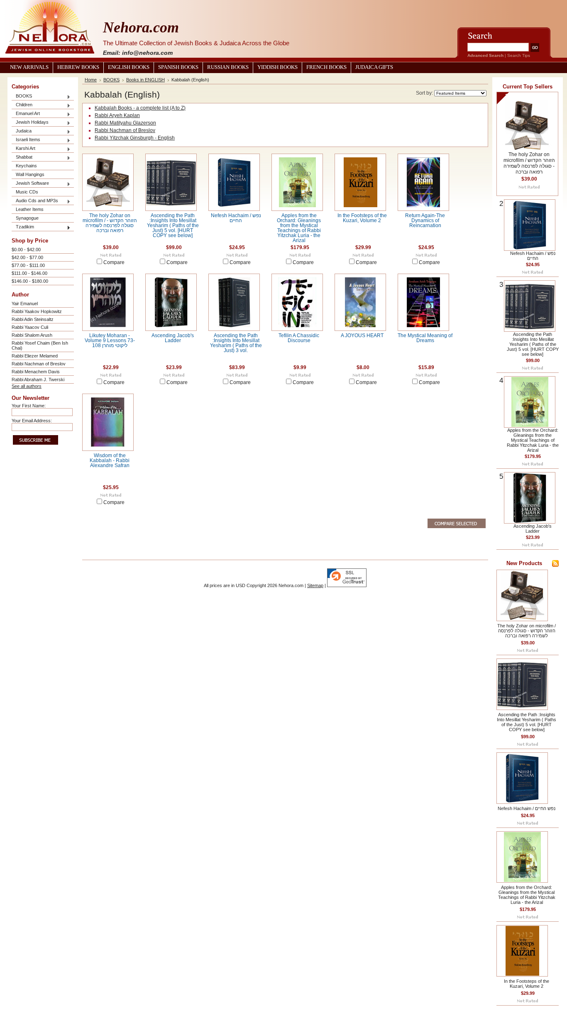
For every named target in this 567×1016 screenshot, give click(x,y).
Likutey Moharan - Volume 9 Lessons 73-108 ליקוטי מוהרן (110, 340)
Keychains (26, 165)
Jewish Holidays (30, 123)
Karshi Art (23, 149)
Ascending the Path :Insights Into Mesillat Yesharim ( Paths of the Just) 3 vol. (236, 343)
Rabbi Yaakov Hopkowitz (37, 311)
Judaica (22, 131)
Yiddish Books (277, 67)
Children (22, 105)
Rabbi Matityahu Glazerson (125, 123)
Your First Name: (29, 405)
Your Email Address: (32, 420)
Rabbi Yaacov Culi (30, 327)
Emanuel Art (26, 114)
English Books (128, 67)
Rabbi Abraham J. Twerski (38, 379)
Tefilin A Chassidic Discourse (299, 338)
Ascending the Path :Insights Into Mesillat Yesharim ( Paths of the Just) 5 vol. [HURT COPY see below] (173, 225)
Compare (114, 262)
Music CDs (27, 191)
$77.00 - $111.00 (28, 265)
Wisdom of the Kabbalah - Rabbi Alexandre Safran (110, 460)
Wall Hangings (30, 174)
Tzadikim (23, 227)
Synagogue (27, 217)
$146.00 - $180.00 (30, 281)
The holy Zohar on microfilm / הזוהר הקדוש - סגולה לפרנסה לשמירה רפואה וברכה (110, 223)
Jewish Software (30, 184)
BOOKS (22, 96)
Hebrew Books (78, 67)
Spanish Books (178, 67)
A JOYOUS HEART (362, 335)
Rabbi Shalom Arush (32, 335)
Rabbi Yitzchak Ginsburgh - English (135, 138)
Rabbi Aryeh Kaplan (117, 115)
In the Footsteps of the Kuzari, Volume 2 (362, 218)
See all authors (27, 386)
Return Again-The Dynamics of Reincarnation (425, 220)
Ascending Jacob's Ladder (173, 338)
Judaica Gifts (374, 67)
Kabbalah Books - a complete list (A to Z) (140, 108)
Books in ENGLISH (145, 79)
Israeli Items (26, 140)
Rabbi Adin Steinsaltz (33, 319)
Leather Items (30, 209)
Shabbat (22, 157)
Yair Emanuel (25, 303)
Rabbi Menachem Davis (36, 371)
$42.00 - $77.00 (27, 257)
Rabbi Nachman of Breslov (39, 363)
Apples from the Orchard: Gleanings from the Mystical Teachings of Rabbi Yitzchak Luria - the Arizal (299, 228)
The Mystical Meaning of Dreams (425, 338)
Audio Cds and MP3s (35, 201)
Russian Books (228, 67)
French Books (326, 67)
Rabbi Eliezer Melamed (35, 355)
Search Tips (518, 55)
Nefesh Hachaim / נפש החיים (236, 218)
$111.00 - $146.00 (29, 273)
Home (91, 79)
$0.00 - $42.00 (26, 249)
